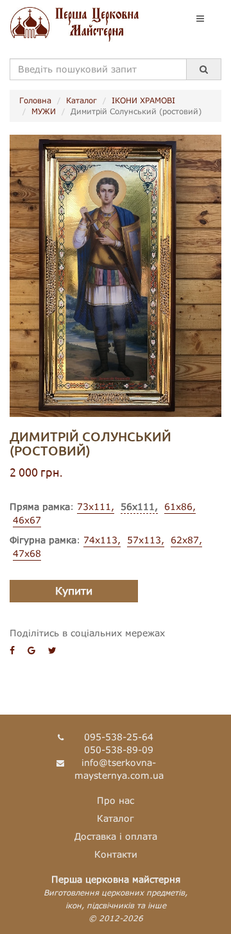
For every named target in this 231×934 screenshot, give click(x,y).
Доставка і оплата (115, 836)
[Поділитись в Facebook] (12, 650)
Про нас (115, 800)
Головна (35, 100)
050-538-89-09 (118, 749)
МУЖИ (43, 111)
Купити (73, 590)
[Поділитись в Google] (31, 650)
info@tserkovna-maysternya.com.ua (119, 769)
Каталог (81, 100)
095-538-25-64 (118, 736)
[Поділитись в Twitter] (52, 650)
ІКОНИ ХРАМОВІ (143, 100)
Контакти (115, 854)
